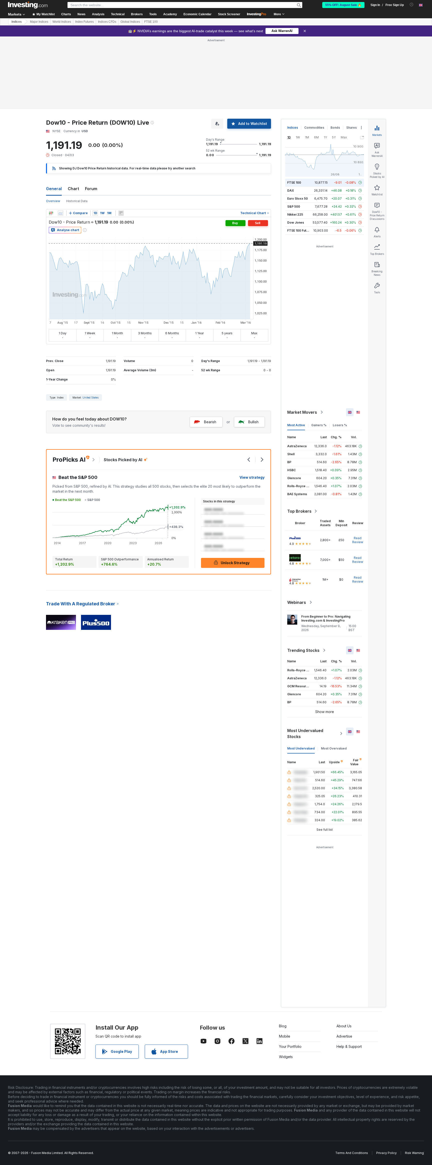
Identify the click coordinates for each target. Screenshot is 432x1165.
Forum (91, 188)
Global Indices (130, 21)
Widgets (286, 1057)
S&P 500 (293, 206)
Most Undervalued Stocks (305, 733)
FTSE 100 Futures (300, 230)
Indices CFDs (107, 21)
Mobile (284, 1036)
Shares (351, 127)
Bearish (210, 422)
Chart (73, 188)
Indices (17, 21)
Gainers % (318, 425)
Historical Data (77, 201)
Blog (282, 1026)
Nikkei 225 (295, 214)
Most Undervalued (301, 748)
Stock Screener (229, 14)
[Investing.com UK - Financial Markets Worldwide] (28, 4)
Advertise (344, 1036)
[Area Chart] (60, 213)
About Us (344, 1026)
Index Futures (84, 21)
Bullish (253, 422)
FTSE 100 (151, 21)
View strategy (252, 477)
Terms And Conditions (351, 1153)
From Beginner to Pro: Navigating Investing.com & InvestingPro (325, 618)
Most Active (296, 425)
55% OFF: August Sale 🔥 (343, 5)
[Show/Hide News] (121, 213)
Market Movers (302, 412)
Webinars (296, 602)
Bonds (335, 127)
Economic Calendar (198, 14)
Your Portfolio (290, 1046)
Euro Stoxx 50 (297, 198)
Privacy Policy (386, 1153)
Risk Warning (414, 1153)
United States (90, 397)
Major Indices (39, 21)
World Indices (61, 21)
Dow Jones (295, 222)
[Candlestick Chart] (51, 213)
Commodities (314, 127)
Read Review (357, 540)
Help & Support (349, 1046)
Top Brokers (299, 511)
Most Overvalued (334, 748)
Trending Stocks (303, 650)
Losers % (340, 425)
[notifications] (411, 4)
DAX (290, 190)
